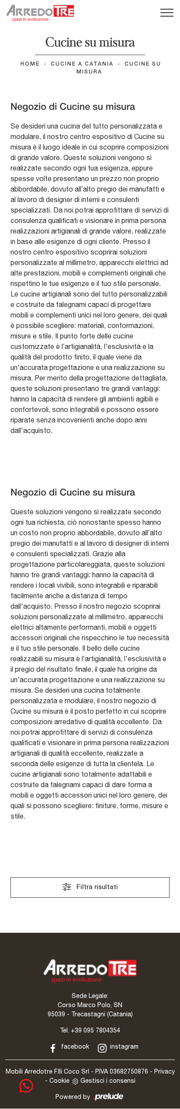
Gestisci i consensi (107, 1080)
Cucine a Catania (82, 64)
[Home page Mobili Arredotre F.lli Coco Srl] (40, 13)
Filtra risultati (96, 887)
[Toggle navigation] (166, 13)
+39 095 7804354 (95, 1030)
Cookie (59, 1080)
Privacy (164, 1071)
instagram (123, 1046)
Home (30, 64)
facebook (74, 1046)
